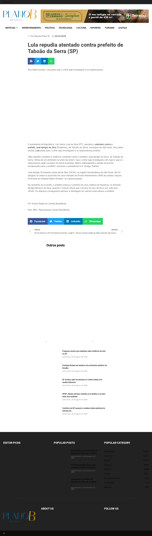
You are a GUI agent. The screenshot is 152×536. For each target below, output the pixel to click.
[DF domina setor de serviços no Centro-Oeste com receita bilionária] (52, 383)
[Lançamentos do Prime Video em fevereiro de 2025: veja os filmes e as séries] (61, 454)
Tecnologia (65, 27)
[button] (31, 61)
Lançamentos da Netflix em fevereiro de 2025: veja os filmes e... (83, 482)
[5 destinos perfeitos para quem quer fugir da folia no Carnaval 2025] (61, 468)
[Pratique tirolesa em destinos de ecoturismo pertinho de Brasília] (52, 369)
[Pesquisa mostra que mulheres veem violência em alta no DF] (52, 355)
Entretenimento (31, 27)
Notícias (10, 27)
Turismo (109, 27)
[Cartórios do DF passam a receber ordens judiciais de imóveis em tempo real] (52, 412)
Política (50, 27)
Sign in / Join (8, 2)
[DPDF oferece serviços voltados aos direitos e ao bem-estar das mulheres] (52, 397)
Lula (37, 150)
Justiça (123, 27)
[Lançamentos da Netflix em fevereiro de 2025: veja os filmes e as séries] (61, 483)
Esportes (95, 27)
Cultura (81, 27)
